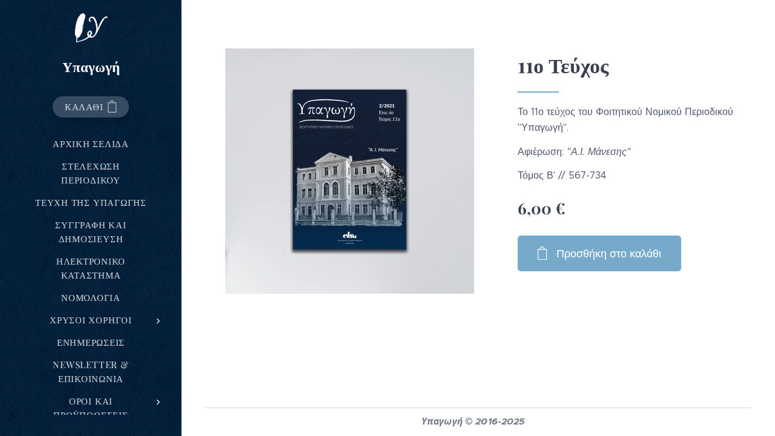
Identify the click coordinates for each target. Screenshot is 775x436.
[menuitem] (91, 144)
